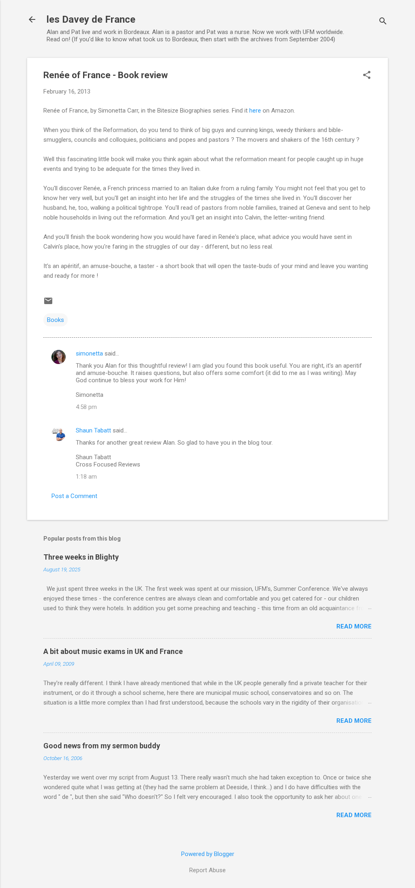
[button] (367, 75)
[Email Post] (48, 303)
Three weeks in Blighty (81, 557)
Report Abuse (207, 870)
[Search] (383, 22)
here (255, 110)
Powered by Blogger (207, 854)
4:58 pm (86, 407)
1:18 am (86, 476)
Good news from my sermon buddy (101, 745)
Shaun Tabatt (93, 430)
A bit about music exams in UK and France (113, 651)
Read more (354, 626)
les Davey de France (91, 19)
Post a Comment (74, 496)
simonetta (89, 353)
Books (55, 320)
